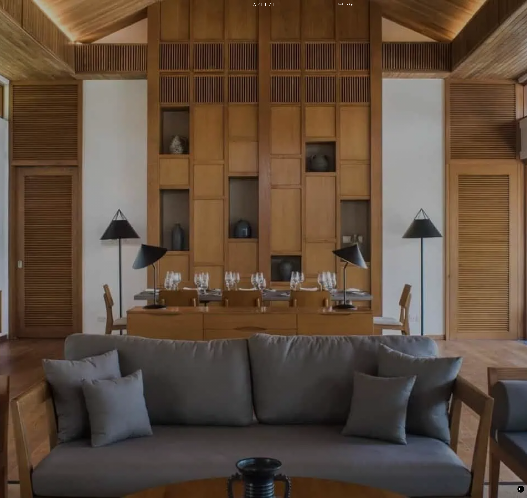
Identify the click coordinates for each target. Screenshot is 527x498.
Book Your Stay (345, 4)
